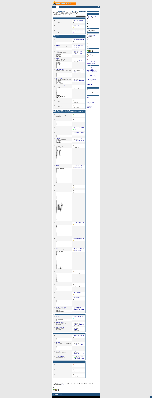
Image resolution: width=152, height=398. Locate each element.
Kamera (88, 76)
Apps (95, 69)
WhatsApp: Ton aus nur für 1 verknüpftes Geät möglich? (79, 299)
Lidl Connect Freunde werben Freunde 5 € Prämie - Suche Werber (79, 87)
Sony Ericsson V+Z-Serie (59, 268)
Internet (96, 74)
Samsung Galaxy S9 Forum (60, 203)
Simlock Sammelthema (91, 63)
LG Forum (57, 238)
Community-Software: (76, 396)
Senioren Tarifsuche (76, 25)
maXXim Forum (58, 66)
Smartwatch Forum (59, 292)
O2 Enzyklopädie (59, 56)
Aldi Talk (93, 67)
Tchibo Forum (58, 97)
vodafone (93, 83)
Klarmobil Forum (59, 94)
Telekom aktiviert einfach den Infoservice (79, 39)
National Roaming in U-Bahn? (78, 51)
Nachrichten (94, 76)
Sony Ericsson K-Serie (59, 265)
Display (88, 70)
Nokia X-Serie (58, 172)
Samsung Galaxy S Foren (59, 200)
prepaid (92, 77)
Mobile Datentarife (59, 82)
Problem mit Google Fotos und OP (78, 185)
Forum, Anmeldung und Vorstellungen (59, 18)
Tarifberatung (58, 104)
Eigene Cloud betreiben (77, 342)
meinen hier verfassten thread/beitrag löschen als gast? (79, 30)
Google (92, 72)
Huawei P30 (89, 74)
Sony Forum (57, 248)
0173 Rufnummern (76, 47)
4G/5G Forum (58, 81)
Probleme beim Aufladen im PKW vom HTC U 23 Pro (79, 224)
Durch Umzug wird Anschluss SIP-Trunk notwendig (79, 358)
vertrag (91, 83)
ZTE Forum (58, 281)
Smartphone (89, 80)
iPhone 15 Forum (59, 150)
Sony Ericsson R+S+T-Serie (60, 267)
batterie (75, 101)
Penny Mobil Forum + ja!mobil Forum (61, 96)
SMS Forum (57, 316)
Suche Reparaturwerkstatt (77, 292)
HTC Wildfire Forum (59, 235)
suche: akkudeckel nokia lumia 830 (78, 284)
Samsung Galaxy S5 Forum (60, 208)
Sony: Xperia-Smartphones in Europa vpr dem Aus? (79, 248)
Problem (95, 77)
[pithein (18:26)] (88, 51)
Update (95, 81)
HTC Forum (57, 222)
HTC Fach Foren (58, 226)
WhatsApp (89, 84)
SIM (95, 79)
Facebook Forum (59, 301)
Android (96, 67)
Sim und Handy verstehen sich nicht (79, 60)
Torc (88, 17)
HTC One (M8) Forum (59, 227)
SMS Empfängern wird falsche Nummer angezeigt (79, 316)
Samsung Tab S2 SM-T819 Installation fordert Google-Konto (79, 134)
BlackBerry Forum (59, 276)
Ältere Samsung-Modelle (59, 212)
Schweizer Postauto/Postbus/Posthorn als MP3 (79, 324)
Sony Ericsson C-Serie (59, 263)
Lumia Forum (58, 170)
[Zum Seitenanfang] (151, 397)
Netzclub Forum (58, 55)
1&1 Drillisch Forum (59, 58)
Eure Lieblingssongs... (77, 364)
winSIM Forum (58, 64)
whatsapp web (95, 84)
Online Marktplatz (58, 283)
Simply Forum (58, 67)
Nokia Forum (58, 165)
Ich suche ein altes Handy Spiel (78, 327)
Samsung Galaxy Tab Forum (60, 136)
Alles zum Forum (58, 20)
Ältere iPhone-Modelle (59, 156)
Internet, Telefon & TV (56, 333)
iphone (88, 75)
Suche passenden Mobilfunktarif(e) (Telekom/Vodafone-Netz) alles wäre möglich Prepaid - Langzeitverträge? (79, 106)
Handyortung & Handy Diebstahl (60, 311)
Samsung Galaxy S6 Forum (60, 206)
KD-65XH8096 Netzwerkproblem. (78, 250)
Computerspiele (58, 338)
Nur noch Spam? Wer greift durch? (78, 20)
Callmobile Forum (59, 91)
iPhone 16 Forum (59, 149)
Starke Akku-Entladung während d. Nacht (79, 190)
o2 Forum (57, 51)
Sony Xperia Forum (59, 253)
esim (90, 70)
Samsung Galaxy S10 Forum (60, 202)
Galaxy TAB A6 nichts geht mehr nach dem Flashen (79, 132)
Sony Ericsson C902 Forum (60, 262)
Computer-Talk (58, 335)
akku (91, 67)
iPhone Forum (58, 144)
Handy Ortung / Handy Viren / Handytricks (62, 307)
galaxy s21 (95, 71)
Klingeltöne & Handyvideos (60, 322)
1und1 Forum (58, 62)
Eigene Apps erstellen (77, 297)
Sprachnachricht (93, 80)
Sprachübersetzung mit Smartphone (79, 335)
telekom (92, 81)
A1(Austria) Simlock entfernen (78, 167)
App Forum (57, 297)
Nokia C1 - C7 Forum (59, 171)
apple (93, 69)
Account (89, 67)
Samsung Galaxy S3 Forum (60, 209)
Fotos (95, 70)
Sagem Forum (58, 279)
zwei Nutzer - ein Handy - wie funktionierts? (79, 127)
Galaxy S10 (88, 71)
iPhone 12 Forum (59, 153)
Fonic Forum (58, 93)
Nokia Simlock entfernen (59, 169)
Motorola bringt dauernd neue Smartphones (79, 272)
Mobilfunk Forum (56, 35)
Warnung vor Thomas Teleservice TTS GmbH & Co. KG (79, 119)
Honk (89, 36)
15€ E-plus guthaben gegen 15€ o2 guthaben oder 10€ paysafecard (79, 285)
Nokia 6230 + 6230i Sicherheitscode (93, 56)
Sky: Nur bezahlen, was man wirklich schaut (79, 351)
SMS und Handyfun (56, 314)
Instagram (93, 74)
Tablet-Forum (58, 132)
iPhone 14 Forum (59, 151)
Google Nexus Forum (59, 278)
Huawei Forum (58, 138)
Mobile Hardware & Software (60, 83)
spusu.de (75, 71)
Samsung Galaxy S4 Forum (60, 207)
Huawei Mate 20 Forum (59, 142)
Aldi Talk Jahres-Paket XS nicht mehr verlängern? (79, 356)
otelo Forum (58, 95)
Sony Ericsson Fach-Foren (60, 254)
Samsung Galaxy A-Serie (59, 213)
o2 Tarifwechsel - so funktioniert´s (78, 53)
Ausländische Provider (59, 76)
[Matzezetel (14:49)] (89, 51)
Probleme (89, 79)
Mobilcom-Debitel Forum (59, 74)
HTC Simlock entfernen (59, 225)
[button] (85, 16)
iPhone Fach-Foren (59, 155)
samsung (93, 79)
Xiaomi (90, 86)
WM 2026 (75, 369)
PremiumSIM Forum (59, 63)
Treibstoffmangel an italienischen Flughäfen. (79, 374)
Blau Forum (58, 90)
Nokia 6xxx (58, 179)
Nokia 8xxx (58, 181)
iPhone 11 (91, 75)
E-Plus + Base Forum (59, 54)
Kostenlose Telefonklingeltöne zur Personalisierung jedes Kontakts (79, 322)
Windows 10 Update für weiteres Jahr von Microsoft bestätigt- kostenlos (79, 337)
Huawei (96, 72)
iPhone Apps (58, 148)
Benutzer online (89, 28)
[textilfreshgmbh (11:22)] (91, 51)
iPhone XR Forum (59, 157)
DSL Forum (58, 346)
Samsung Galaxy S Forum (60, 211)
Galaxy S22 (88, 72)
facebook (92, 70)
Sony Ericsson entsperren (60, 251)
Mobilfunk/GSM (58, 99)
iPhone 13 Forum (59, 152)
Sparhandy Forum (59, 75)
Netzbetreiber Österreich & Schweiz (61, 73)
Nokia (97, 76)
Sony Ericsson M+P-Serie (59, 266)
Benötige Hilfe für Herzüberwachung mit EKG (79, 294)
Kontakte (91, 76)
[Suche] (98, 7)
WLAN (88, 86)
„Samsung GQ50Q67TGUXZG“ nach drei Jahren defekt (79, 353)
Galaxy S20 (92, 71)
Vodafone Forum (58, 45)
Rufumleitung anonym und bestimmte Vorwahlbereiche (79, 138)
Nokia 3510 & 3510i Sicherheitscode (79, 165)
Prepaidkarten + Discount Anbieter (61, 85)
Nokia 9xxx (58, 182)
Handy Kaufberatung (59, 118)
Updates (88, 83)
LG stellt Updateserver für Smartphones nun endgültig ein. (79, 238)
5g (87, 67)
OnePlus (89, 77)
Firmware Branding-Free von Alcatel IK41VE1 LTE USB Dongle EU (79, 80)
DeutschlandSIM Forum (59, 65)
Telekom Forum (58, 39)
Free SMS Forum (59, 320)
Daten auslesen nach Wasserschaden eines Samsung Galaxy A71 (79, 114)
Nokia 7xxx (58, 180)
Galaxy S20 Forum (59, 201)
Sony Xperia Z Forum (59, 252)
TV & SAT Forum (58, 351)
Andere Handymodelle (59, 270)
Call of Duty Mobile (76, 329)
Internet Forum (58, 342)
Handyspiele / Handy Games (60, 327)
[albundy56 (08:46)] (92, 51)
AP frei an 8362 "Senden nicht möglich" (79, 69)
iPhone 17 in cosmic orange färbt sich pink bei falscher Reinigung (79, 146)
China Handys (58, 277)
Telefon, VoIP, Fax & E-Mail (60, 356)
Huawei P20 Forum (59, 141)
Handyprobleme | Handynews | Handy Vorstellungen (61, 110)
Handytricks (58, 310)
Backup (97, 69)
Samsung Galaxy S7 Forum (60, 205)
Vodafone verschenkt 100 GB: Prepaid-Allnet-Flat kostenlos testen (79, 45)
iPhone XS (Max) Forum (59, 158)
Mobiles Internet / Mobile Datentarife (61, 78)
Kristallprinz (97, 93)
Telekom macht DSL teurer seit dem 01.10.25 (79, 344)
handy (94, 72)
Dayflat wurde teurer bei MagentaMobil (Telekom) (79, 41)
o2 (87, 77)
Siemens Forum (58, 280)
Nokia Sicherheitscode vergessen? (60, 168)
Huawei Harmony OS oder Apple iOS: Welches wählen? (79, 140)
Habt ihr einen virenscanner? (78, 307)
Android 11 (88, 69)
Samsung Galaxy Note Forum (60, 198)
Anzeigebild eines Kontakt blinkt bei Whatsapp (79, 129)
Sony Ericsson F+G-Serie (59, 264)
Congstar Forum (58, 92)
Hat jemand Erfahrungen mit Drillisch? (79, 58)
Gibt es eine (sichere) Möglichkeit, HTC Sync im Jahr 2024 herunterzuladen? (79, 222)
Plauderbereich (58, 373)
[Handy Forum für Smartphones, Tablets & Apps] (76, 3)
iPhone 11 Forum (59, 154)
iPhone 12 (94, 75)
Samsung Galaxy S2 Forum (60, 210)
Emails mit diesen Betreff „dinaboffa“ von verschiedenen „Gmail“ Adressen (79, 309)
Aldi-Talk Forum (58, 89)
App (91, 69)
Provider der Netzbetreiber (60, 69)
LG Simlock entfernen (59, 241)
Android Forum (58, 300)
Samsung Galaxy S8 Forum (60, 204)
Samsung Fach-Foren (59, 199)
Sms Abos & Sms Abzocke (60, 319)
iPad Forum (58, 135)
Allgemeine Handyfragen (59, 127)
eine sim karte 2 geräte (77, 78)
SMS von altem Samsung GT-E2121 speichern (79, 318)
